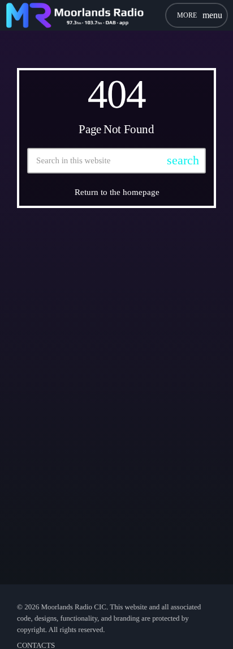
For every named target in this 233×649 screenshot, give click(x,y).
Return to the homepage (117, 192)
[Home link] (74, 15)
